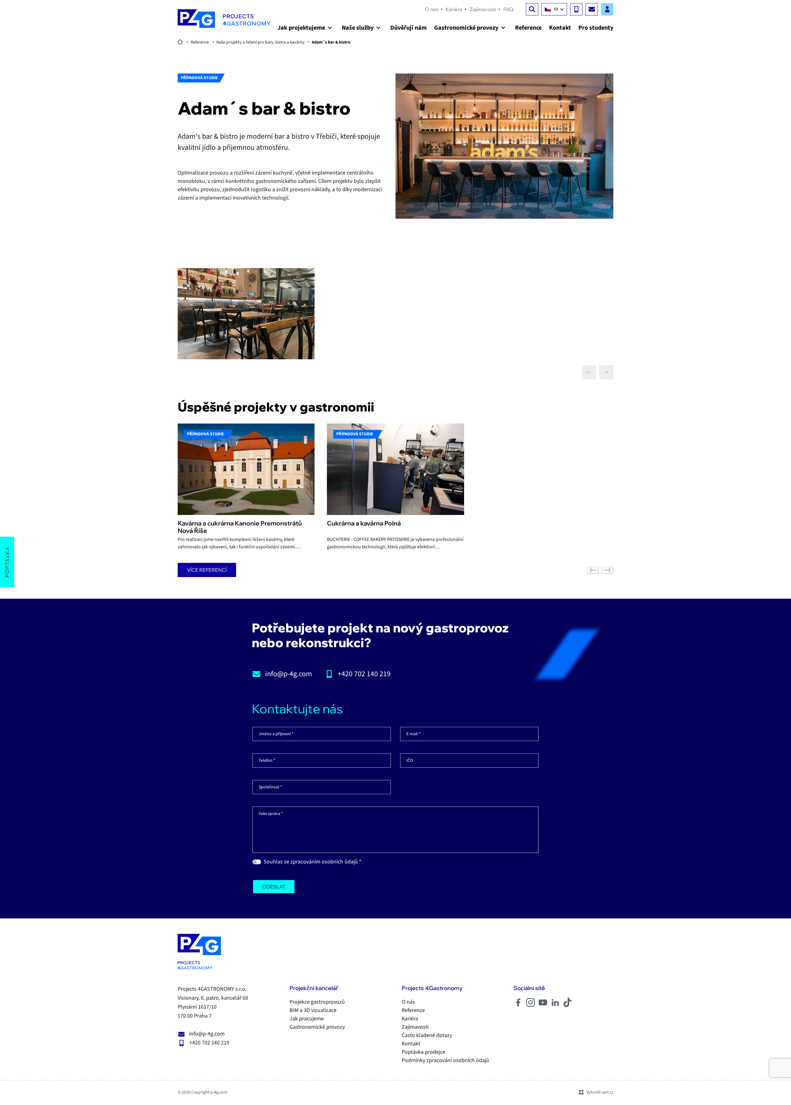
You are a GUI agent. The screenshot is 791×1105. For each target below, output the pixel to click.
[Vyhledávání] (532, 9)
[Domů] (182, 41)
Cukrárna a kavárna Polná (364, 523)
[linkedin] (555, 1002)
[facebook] (518, 1002)
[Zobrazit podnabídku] (329, 28)
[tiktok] (567, 1002)
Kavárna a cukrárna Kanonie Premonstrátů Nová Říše (240, 526)
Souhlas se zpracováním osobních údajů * (313, 862)
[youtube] (543, 1002)
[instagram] (530, 1002)
